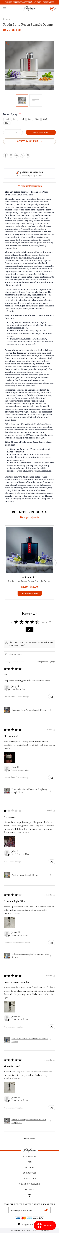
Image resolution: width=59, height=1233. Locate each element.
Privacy (29, 1189)
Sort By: (40, 662)
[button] (50, 622)
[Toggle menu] (8, 9)
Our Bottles (29, 1173)
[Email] (11, 155)
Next (55, 562)
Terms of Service (29, 1184)
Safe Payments (31, 171)
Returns (29, 1167)
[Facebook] (5, 155)
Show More (24, 832)
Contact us (29, 1178)
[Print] (16, 155)
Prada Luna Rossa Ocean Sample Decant (29, 581)
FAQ (29, 1162)
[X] (22, 155)
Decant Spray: (12, 114)
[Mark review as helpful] (51, 696)
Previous (3, 562)
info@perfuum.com (31, 1224)
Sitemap (45, 1230)
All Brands (29, 1156)
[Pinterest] (28, 155)
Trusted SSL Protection (33, 175)
